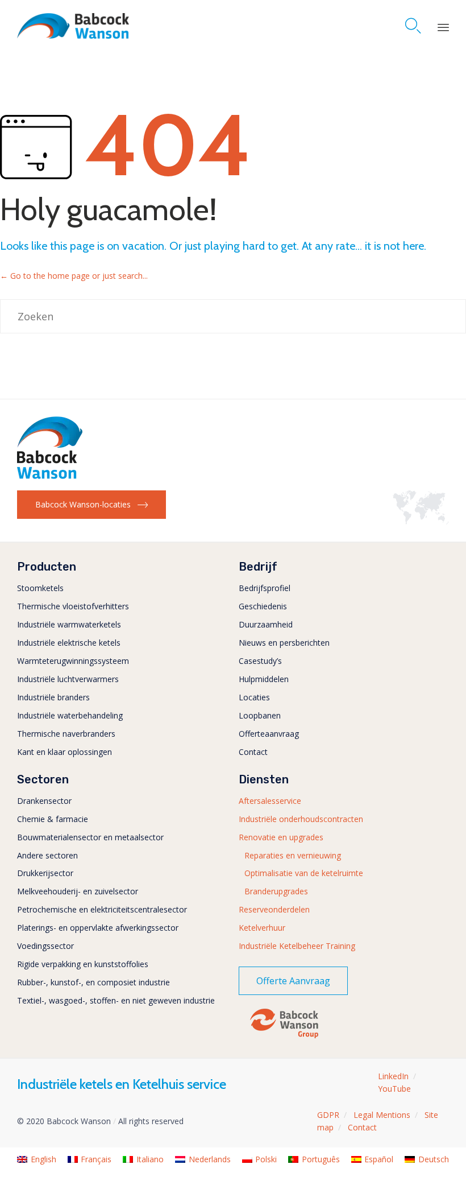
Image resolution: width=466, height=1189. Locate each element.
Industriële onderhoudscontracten (301, 819)
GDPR (328, 1114)
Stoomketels (40, 588)
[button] (91, 504)
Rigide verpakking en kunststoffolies (82, 964)
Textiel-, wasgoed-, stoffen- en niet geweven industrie (116, 1000)
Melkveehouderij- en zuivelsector (77, 891)
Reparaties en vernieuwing (292, 855)
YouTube (394, 1088)
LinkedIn (393, 1076)
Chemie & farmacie (52, 819)
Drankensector (44, 800)
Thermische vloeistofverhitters (73, 606)
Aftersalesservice (270, 800)
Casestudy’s (260, 660)
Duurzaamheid (266, 624)
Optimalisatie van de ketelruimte (303, 873)
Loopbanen (260, 715)
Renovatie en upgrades (281, 837)
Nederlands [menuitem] (210, 1159)
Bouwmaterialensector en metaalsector (90, 837)
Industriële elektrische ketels (68, 642)
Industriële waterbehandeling (70, 715)
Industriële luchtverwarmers (68, 679)
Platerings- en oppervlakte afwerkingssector (97, 927)
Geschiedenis (263, 606)
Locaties (254, 697)
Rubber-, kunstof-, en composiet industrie (93, 982)
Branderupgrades (276, 891)
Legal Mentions (381, 1114)
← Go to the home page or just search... (74, 275)
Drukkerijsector (45, 873)
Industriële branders (53, 697)
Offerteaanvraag (269, 733)
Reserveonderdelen (274, 909)
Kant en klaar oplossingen (64, 751)
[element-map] (421, 521)
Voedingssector (45, 945)
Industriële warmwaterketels (69, 624)
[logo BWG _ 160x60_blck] (284, 1037)
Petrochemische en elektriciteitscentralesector (102, 909)
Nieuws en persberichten (284, 642)
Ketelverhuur (262, 927)
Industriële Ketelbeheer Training (297, 945)
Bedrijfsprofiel (264, 588)
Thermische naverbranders (66, 733)
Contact (253, 751)
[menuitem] (36, 1159)
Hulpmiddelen (264, 679)
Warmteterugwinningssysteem (73, 660)
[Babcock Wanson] (73, 26)
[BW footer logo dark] (49, 475)
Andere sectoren (47, 855)
